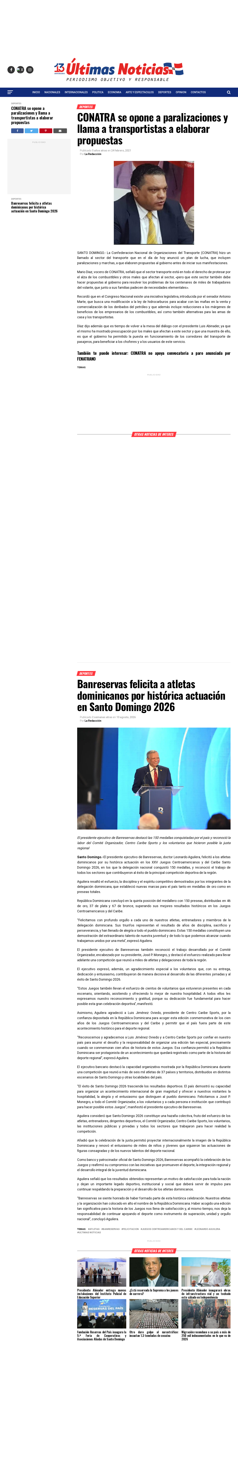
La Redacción (93, 154)
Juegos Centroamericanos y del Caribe (167, 1229)
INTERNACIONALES (76, 92)
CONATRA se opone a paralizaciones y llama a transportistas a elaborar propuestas (32, 115)
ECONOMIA (114, 92)
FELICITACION (131, 1229)
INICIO (36, 92)
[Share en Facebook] (17, 130)
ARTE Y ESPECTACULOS (140, 92)
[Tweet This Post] (31, 130)
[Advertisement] (119, 26)
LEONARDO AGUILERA (208, 1229)
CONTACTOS (198, 92)
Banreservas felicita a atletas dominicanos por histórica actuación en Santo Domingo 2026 (34, 207)
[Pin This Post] (45, 130)
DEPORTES (164, 92)
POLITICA (97, 92)
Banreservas (111, 1229)
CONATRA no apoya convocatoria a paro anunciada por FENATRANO (154, 356)
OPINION (181, 92)
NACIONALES (52, 92)
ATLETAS (94, 1229)
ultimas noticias (90, 1232)
